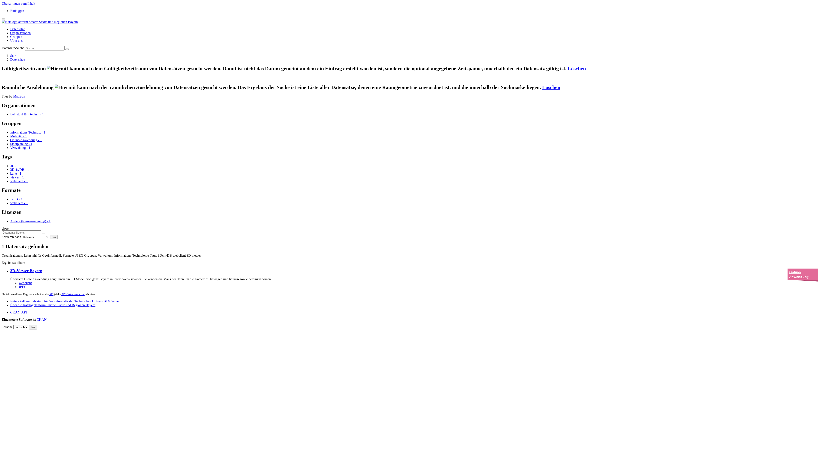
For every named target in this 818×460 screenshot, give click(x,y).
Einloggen (17, 11)
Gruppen (16, 37)
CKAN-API (18, 312)
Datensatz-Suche (13, 48)
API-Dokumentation (73, 294)
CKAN (42, 319)
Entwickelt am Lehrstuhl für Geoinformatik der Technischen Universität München (65, 301)
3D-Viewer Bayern (26, 271)
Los (54, 237)
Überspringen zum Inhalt (18, 3)
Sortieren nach (11, 237)
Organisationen (20, 33)
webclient (25, 283)
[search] (43, 233)
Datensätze (17, 29)
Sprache (7, 327)
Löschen (577, 68)
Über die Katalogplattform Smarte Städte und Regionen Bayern (52, 305)
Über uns (16, 40)
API (51, 294)
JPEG (23, 287)
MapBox (19, 96)
